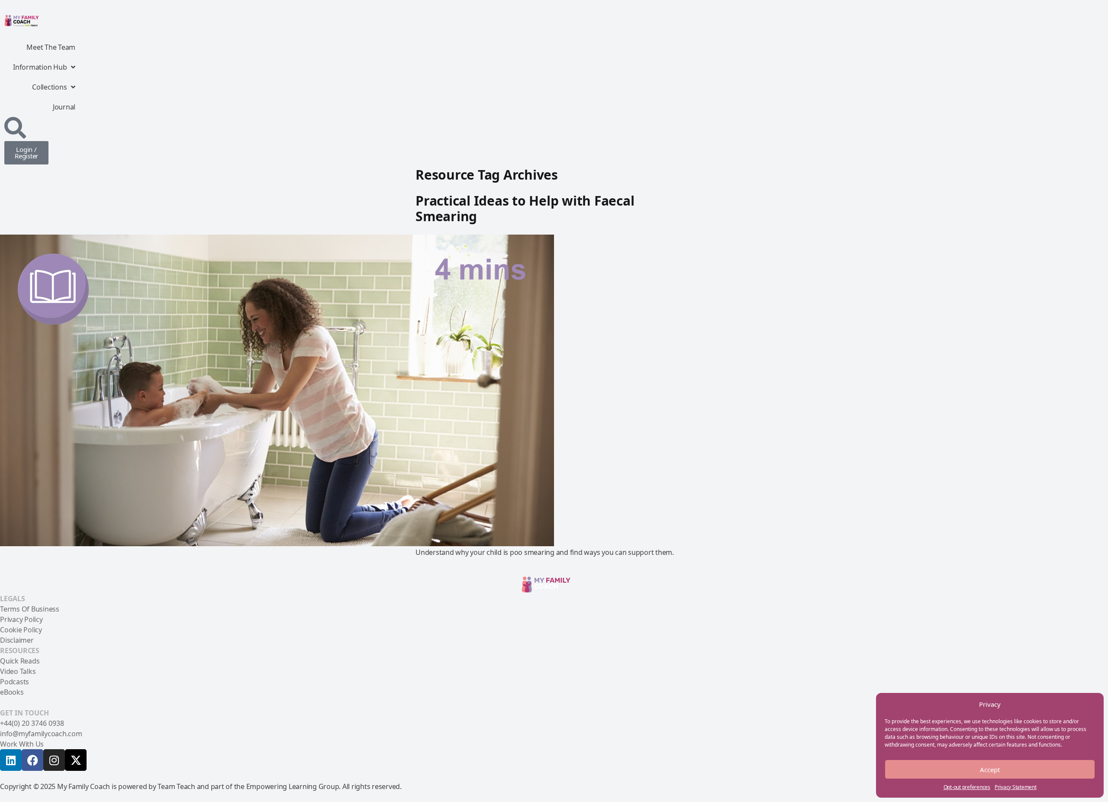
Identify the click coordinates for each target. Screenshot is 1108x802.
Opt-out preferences (967, 787)
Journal (64, 107)
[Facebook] (32, 760)
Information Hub (40, 67)
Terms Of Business (29, 609)
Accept (990, 769)
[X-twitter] (76, 760)
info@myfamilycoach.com (41, 733)
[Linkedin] (11, 760)
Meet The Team (50, 47)
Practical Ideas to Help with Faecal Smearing (525, 208)
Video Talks (17, 671)
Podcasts (14, 681)
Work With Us (22, 744)
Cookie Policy (21, 630)
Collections (49, 87)
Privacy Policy (21, 619)
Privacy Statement (1016, 787)
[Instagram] (54, 760)
